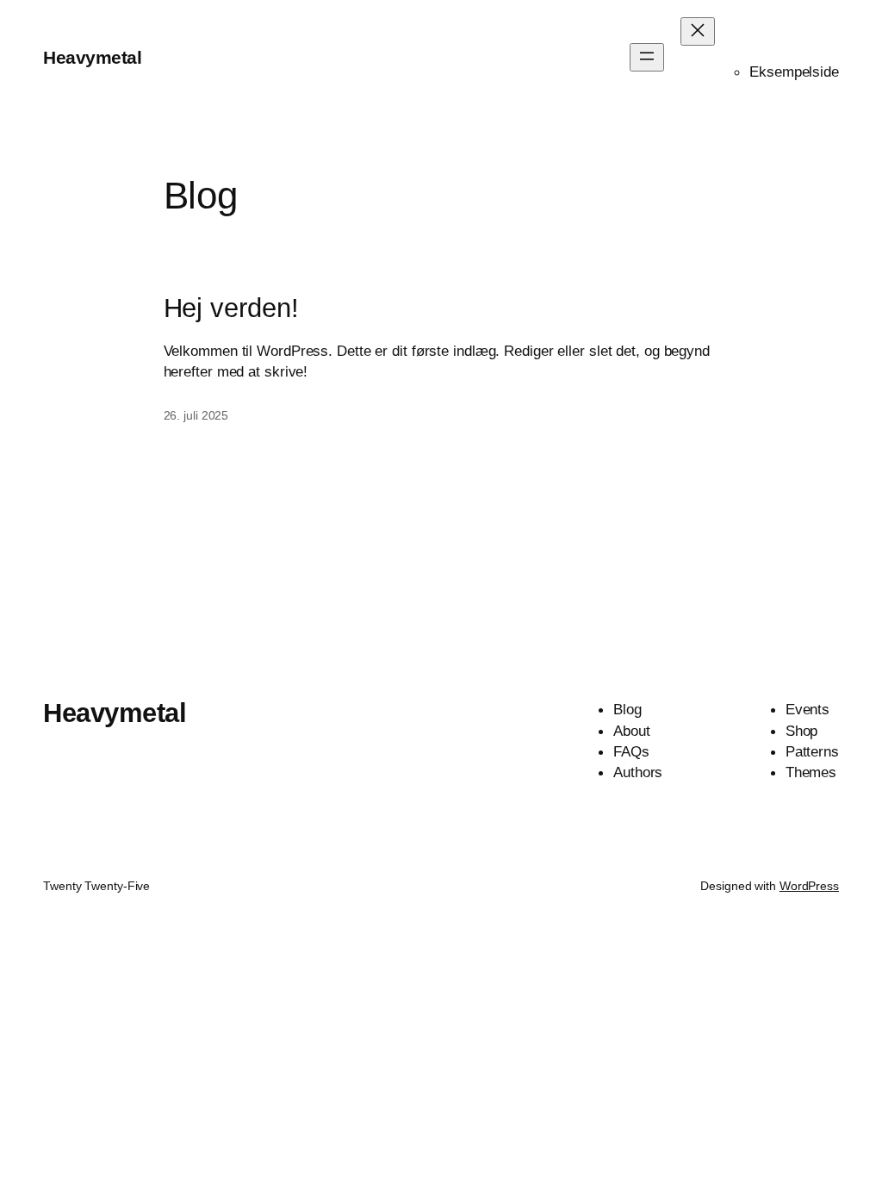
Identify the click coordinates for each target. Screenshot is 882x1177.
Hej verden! (231, 308)
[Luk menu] (697, 31)
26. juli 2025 (196, 415)
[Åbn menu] (647, 57)
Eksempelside (794, 71)
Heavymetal (92, 57)
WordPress (809, 886)
